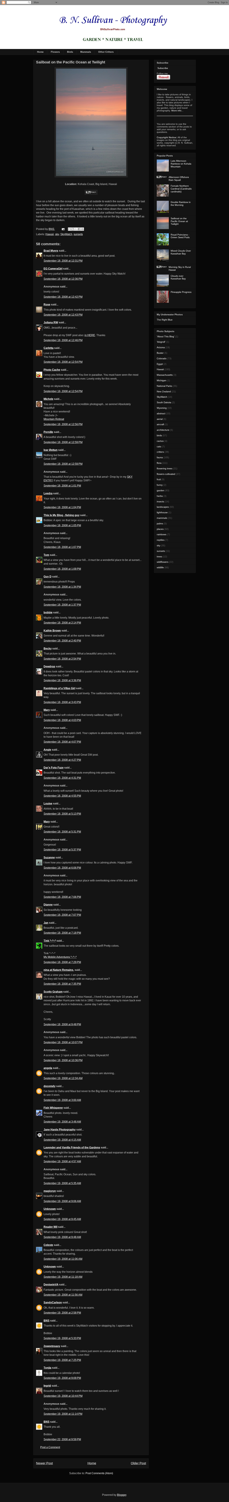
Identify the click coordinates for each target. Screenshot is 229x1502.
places (160, 529)
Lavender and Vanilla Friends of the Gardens (72, 1147)
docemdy (49, 1086)
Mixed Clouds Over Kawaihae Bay (181, 252)
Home (40, 51)
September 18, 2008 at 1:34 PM (62, 586)
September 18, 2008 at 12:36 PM (63, 278)
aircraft (160, 424)
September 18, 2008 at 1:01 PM (62, 485)
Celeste (48, 1245)
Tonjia (47, 1367)
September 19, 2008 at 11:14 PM (63, 1413)
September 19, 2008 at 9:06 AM (62, 1201)
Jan (46, 922)
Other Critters (106, 51)
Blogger (121, 1494)
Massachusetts (165, 375)
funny (160, 485)
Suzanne (49, 857)
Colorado (161, 358)
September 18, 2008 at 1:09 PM (62, 568)
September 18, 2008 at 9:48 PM (62, 1024)
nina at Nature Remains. (59, 969)
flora (159, 463)
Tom (46, 555)
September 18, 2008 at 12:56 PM (63, 424)
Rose (47, 304)
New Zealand (164, 391)
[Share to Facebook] (79, 229)
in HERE (89, 335)
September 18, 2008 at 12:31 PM (63, 260)
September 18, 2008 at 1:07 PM (62, 547)
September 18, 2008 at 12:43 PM (63, 314)
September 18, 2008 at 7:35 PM (62, 983)
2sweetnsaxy (52, 1346)
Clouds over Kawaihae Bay (178, 277)
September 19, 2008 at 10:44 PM (63, 1395)
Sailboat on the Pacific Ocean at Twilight (179, 221)
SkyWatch (66, 234)
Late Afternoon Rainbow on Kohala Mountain (181, 164)
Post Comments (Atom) (99, 1473)
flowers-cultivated (166, 474)
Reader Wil (50, 1226)
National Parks (164, 386)
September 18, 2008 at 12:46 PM (63, 340)
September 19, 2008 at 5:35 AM (62, 1183)
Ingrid (47, 1385)
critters (160, 452)
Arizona (161, 347)
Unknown (50, 1208)
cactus (160, 441)
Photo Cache (52, 369)
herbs (160, 496)
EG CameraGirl (53, 268)
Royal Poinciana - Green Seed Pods (180, 236)
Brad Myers (51, 250)
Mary (47, 709)
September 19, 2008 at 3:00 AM (62, 1100)
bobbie (48, 612)
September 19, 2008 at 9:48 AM (62, 1237)
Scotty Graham (53, 991)
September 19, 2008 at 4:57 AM (62, 1161)
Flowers (55, 51)
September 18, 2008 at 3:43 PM (62, 702)
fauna (160, 457)
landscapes (163, 507)
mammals (162, 518)
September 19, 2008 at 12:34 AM (63, 1078)
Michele (48, 399)
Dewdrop (49, 666)
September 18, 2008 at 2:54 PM (62, 658)
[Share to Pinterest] (82, 229)
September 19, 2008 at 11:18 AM (63, 1276)
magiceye (50, 1191)
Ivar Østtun (51, 450)
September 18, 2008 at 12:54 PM (63, 361)
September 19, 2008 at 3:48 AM (62, 1121)
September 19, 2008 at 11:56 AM (63, 1294)
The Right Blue (165, 319)
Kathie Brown (52, 630)
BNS (46, 1320)
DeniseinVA (51, 1284)
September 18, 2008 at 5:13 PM (62, 813)
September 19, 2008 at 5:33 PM (62, 1338)
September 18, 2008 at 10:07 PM (63, 1042)
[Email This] (69, 229)
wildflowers (162, 562)
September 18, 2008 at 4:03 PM (62, 720)
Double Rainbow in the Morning (181, 203)
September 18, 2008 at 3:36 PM (62, 680)
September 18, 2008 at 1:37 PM (62, 604)
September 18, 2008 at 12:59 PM (63, 442)
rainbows (161, 534)
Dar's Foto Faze (54, 767)
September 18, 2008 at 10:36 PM (63, 1060)
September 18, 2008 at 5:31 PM (62, 831)
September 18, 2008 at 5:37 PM (62, 849)
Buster (160, 353)
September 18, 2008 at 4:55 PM (62, 795)
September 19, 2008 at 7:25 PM (62, 1360)
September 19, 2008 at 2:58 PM (62, 1312)
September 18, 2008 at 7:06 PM (62, 896)
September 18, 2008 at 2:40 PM (62, 640)
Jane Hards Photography (60, 1129)
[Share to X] (76, 229)
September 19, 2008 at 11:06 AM (63, 1258)
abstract (161, 413)
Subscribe (162, 68)
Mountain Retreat (54, 419)
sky (57, 234)
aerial (160, 419)
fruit (159, 479)
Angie (47, 749)
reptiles (160, 540)
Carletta (48, 348)
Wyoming (162, 408)
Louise (48, 803)
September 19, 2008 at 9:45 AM (62, 1219)
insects (160, 501)
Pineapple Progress (181, 292)
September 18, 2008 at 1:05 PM (62, 525)
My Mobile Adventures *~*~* (60, 957)
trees (159, 556)
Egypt (160, 364)
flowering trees (164, 468)
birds (159, 435)
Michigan (161, 380)
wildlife (160, 567)
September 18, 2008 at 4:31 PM (62, 777)
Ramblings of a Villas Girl (59, 688)
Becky (48, 648)
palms (160, 523)
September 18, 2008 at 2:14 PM (62, 622)
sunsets (78, 234)
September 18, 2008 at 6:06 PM (62, 867)
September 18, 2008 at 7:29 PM (62, 962)
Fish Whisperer (53, 1107)
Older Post (138, 1463)
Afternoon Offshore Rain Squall (179, 178)
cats (159, 446)
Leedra (48, 493)
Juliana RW (51, 322)
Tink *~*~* (50, 940)
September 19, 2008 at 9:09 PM (62, 1378)
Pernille (48, 432)
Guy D (47, 576)
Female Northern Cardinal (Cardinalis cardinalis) (181, 189)
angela (48, 1068)
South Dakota (164, 402)
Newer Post (44, 1463)
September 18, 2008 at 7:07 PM (62, 914)
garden (160, 490)
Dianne (48, 904)
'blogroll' (161, 341)
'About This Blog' (166, 336)
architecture (163, 430)
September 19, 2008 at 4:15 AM (62, 1139)
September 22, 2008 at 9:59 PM (62, 1439)
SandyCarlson (53, 1302)
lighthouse (162, 512)
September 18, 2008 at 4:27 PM (62, 759)
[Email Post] (62, 229)
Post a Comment (50, 1447)
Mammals (85, 51)
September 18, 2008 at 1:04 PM (62, 507)
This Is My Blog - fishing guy (61, 515)
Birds (70, 51)
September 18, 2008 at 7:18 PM (62, 932)
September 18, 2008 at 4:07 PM (62, 741)
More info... (177, 110)
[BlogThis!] (72, 229)
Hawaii (49, 234)
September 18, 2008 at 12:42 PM (63, 296)
